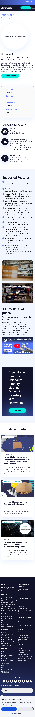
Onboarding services (24, 610)
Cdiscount (5, 322)
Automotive (4, 632)
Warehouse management (9, 601)
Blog (2, 653)
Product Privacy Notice (25, 656)
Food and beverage (7, 639)
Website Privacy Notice (25, 654)
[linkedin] (11, 681)
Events (3, 667)
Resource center (6, 651)
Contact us (21, 643)
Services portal (22, 595)
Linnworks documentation (22, 607)
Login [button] (26, 1)
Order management (7, 597)
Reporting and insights (8, 608)
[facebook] (4, 681)
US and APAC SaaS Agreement (24, 651)
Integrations (10, 18)
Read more (16, 705)
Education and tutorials (8, 658)
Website (8, 112)
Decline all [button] (25, 709)
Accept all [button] (9, 709)
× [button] (33, 698)
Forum (20, 622)
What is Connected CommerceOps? (24, 638)
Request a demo (26, 7)
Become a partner (23, 593)
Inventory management (8, 599)
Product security (23, 612)
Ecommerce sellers (7, 616)
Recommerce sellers (7, 626)
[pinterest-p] (31, 681)
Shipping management (8, 604)
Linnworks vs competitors (5, 672)
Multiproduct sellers (7, 618)
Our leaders (21, 634)
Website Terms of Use (25, 658)
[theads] (27, 681)
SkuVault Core (5, 589)
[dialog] (17, 706)
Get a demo (21, 645)
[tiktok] (23, 681)
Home (3, 18)
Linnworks (9, 105)
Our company (22, 632)
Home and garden (6, 643)
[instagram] (15, 681)
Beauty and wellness (7, 641)
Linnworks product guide (25, 605)
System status (22, 624)
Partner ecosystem (24, 591)
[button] (17, 714)
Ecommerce (8, 437)
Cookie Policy (22, 660)
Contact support (23, 601)
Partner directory (23, 589)
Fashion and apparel (7, 637)
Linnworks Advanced (7, 587)
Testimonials (5, 663)
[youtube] (19, 681)
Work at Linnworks (23, 636)
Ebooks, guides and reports (7, 661)
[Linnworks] (7, 8)
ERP (2, 620)
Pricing (3, 591)
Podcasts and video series (7, 655)
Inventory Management (12, 481)
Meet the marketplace (8, 669)
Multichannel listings (7, 603)
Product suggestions (24, 626)
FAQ (19, 641)
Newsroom (4, 665)
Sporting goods (6, 645)
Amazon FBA (5, 624)
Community (21, 614)
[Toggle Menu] (33, 8)
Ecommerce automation (8, 610)
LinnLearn (21, 603)
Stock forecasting (6, 606)
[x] (7, 681)
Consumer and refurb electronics (7, 634)
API (19, 620)
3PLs (2, 622)
